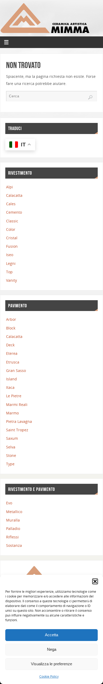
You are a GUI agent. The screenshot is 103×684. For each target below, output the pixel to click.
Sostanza (14, 545)
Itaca (10, 387)
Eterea (11, 353)
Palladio (13, 528)
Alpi (9, 186)
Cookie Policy (49, 676)
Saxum (12, 438)
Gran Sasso (16, 370)
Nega (51, 649)
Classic (12, 220)
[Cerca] (90, 97)
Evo (9, 502)
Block (10, 328)
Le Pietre (13, 395)
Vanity (11, 280)
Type (10, 463)
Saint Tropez (17, 429)
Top (9, 271)
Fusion (12, 246)
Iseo (9, 254)
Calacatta (14, 195)
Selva (10, 446)
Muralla (13, 520)
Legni (11, 263)
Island (11, 378)
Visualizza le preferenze (51, 664)
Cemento (14, 212)
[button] (95, 581)
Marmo (12, 412)
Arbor (11, 319)
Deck (10, 344)
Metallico (14, 511)
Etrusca (12, 362)
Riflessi (12, 536)
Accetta (51, 635)
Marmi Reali (16, 404)
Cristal (11, 237)
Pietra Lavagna (19, 421)
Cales (11, 203)
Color (10, 229)
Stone (11, 455)
